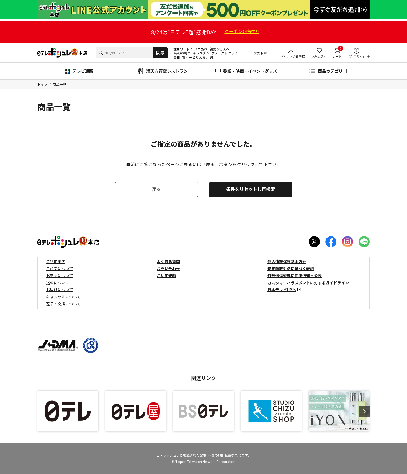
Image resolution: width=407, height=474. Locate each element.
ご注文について (59, 268)
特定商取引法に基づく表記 (290, 268)
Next (364, 411)
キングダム (201, 53)
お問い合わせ (168, 268)
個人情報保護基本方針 (286, 261)
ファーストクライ (225, 53)
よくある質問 (168, 261)
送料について (57, 282)
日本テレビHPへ (281, 289)
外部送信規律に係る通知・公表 (294, 275)
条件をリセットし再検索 (250, 189)
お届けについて (59, 289)
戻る (156, 189)
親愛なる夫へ (220, 48)
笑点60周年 (181, 53)
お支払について (59, 275)
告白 (176, 57)
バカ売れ (200, 48)
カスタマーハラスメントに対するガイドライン (308, 282)
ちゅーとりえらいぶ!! (198, 57)
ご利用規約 (166, 275)
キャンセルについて (63, 296)
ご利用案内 (55, 261)
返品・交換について (63, 303)
